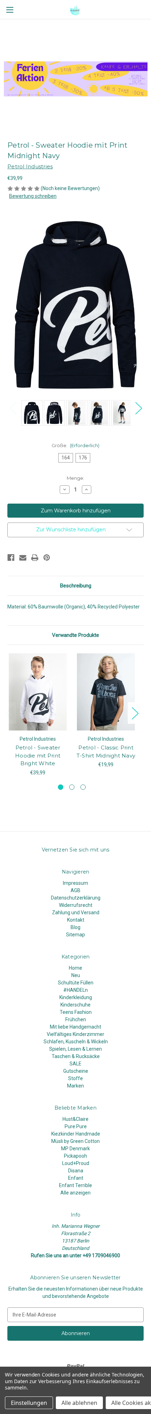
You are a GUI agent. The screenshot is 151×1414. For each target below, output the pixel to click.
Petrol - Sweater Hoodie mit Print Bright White (37, 755)
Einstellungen (29, 1403)
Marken (75, 1086)
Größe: (76, 445)
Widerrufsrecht (75, 905)
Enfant (75, 1178)
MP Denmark (75, 1148)
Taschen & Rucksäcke (76, 1056)
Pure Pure (76, 1126)
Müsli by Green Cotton (75, 1141)
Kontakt (75, 920)
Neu (75, 975)
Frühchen (75, 1019)
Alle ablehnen (79, 1403)
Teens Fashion (76, 1012)
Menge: (75, 478)
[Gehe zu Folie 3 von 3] (83, 787)
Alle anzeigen (75, 1193)
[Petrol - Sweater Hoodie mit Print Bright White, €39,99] (37, 691)
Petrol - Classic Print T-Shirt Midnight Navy (106, 751)
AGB (75, 890)
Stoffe (75, 1078)
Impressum (75, 883)
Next (138, 407)
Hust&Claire (75, 1119)
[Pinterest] (46, 558)
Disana (75, 1170)
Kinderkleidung (75, 997)
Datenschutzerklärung (75, 898)
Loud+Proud (75, 1163)
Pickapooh (75, 1156)
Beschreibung (75, 586)
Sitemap (75, 934)
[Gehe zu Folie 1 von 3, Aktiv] (60, 787)
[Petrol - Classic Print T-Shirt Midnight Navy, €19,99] (106, 691)
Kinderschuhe (75, 1005)
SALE (75, 1063)
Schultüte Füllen (75, 982)
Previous (13, 407)
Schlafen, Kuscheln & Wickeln (76, 1041)
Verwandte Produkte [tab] (75, 635)
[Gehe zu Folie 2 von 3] (71, 787)
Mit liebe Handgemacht (75, 1027)
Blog (75, 927)
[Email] (22, 558)
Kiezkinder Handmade (75, 1134)
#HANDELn (75, 990)
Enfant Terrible (75, 1185)
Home (75, 968)
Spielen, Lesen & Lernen (75, 1049)
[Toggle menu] (9, 9)
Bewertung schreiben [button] (33, 196)
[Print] (34, 558)
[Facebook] (10, 558)
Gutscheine (75, 1071)
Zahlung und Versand (75, 912)
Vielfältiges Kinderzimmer (75, 1034)
